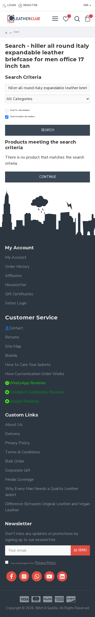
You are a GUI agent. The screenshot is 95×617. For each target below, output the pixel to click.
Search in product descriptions (22, 116)
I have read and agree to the (33, 563)
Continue (47, 177)
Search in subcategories (20, 110)
